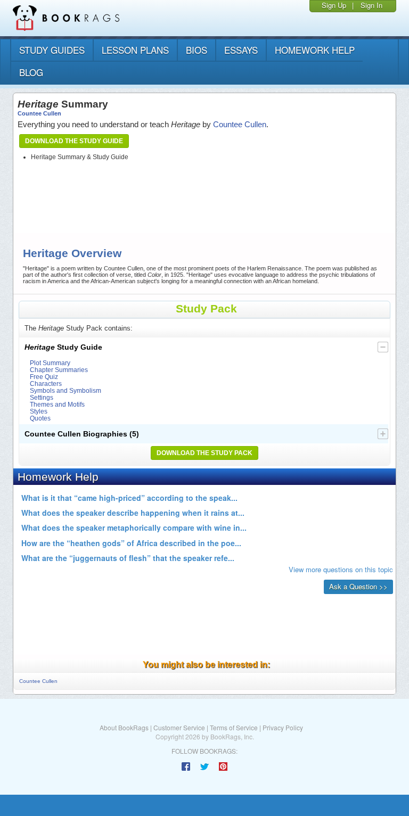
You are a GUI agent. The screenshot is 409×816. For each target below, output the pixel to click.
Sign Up (334, 5)
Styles (38, 411)
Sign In (371, 5)
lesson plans (135, 49)
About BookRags (124, 727)
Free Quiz (44, 376)
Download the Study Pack (204, 453)
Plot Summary (50, 362)
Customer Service (179, 727)
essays (241, 49)
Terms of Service (234, 727)
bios (196, 49)
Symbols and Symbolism (65, 390)
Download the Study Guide (74, 141)
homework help (315, 49)
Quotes (40, 418)
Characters (46, 383)
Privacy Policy (283, 727)
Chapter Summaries (59, 369)
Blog (31, 72)
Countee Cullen (39, 113)
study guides (52, 49)
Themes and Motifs (57, 404)
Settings (41, 397)
